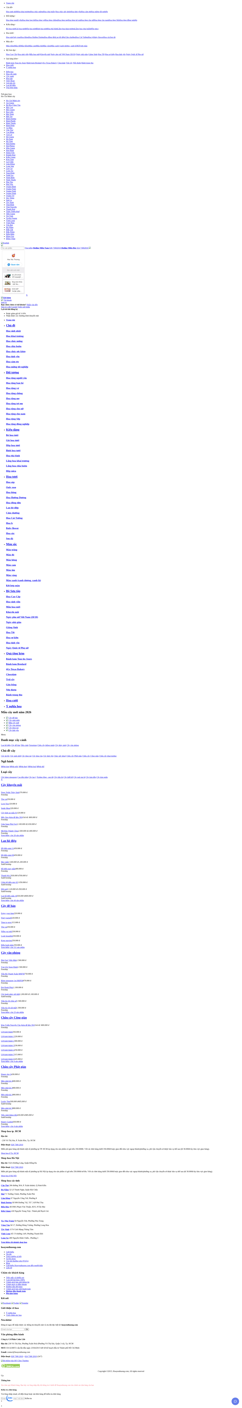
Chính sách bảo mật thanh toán (18, 1289)
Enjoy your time (7, 913)
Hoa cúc (106, 37)
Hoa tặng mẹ (63, 20)
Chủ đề (10, 325)
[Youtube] (24, 1303)
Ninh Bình (10, 178)
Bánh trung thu (87, 63)
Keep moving (6, 940)
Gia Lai (9, 135)
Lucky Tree (5, 1101)
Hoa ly (90, 37)
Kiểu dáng (12, 429)
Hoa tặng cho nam (101, 20)
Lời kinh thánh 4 (7, 1050)
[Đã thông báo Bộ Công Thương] (15, 1361)
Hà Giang (10, 137)
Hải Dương (10, 144)
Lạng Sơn (10, 166)
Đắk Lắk (9, 230)
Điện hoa (9, 72)
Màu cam (32, 46)
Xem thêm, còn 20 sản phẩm (12, 835)
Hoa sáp (9, 37)
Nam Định (10, 173)
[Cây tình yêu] (7, 730)
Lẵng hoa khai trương (66, 29)
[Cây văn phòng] (7, 725)
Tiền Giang (10, 214)
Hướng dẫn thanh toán (16, 1291)
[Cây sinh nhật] (7, 720)
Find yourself (6, 918)
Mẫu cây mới (14, 723)
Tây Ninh (10, 202)
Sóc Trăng (10, 198)
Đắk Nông (10, 232)
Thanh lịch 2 (6, 875)
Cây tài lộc (5, 756)
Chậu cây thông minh (45, 745)
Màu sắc (11, 544)
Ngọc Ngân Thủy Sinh (10, 792)
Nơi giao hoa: (6, 94)
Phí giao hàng (12, 1293)
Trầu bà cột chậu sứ (9, 1001)
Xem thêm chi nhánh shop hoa (14, 1242)
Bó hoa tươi (11, 29)
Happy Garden (7, 1122)
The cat (4, 799)
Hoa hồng (24, 37)
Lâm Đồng (10, 164)
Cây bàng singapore (9, 777)
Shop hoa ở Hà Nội (9, 1176)
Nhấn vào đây (32, 305)
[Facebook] (6, 1303)
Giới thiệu (10, 1252)
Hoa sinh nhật (11, 12)
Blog (8, 1263)
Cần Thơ (9, 130)
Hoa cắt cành (11, 74)
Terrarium (33, 745)
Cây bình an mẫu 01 (9, 813)
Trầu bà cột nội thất (8, 1008)
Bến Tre (9, 116)
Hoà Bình (10, 150)
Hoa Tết (101, 54)
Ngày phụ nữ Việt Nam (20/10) (63, 54)
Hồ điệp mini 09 (7, 855)
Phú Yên (9, 184)
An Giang (10, 103)
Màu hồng (24, 46)
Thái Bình (10, 205)
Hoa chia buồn (49, 12)
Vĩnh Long (10, 220)
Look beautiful (7, 936)
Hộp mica (94, 29)
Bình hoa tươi (41, 29)
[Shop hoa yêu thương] (2, 245)
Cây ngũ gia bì (79, 777)
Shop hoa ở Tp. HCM (10, 1153)
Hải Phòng (10, 146)
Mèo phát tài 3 (6, 1108)
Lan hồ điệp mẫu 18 (9, 896)
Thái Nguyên (11, 207)
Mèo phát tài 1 (6, 1095)
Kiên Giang (10, 157)
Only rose (16, 37)
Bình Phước (11, 121)
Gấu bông (11, 684)
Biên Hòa (5, 1207)
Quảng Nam (11, 189)
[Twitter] (15, 1303)
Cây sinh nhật (14, 720)
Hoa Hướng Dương (36, 37)
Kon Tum (10, 159)
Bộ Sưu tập (13, 591)
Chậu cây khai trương (107, 756)
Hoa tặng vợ (40, 20)
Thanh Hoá (10, 209)
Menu (3, 735)
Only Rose (10, 81)
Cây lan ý (32, 777)
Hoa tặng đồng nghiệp (128, 20)
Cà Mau (9, 128)
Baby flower (98, 37)
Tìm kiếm (29, 248)
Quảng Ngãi (11, 191)
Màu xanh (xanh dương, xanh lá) (64, 46)
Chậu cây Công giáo (90, 756)
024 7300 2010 (17, 1167)
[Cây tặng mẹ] (7, 728)
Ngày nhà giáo (82, 54)
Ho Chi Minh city (13, 101)
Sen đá (112, 37)
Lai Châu (9, 162)
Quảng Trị (10, 196)
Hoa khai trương (23, 12)
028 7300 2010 (17, 1145)
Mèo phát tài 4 (6, 1081)
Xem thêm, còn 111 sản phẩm (13, 947)
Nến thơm (77, 63)
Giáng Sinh (92, 54)
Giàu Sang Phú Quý (9, 824)
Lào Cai (9, 168)
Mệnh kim (5, 766)
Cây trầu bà (58, 777)
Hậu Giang (10, 148)
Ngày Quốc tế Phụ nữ (135, 54)
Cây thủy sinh (60, 745)
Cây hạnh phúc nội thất (10, 994)
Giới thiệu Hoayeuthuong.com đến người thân (24, 1265)
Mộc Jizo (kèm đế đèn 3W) (12, 817)
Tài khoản (8, 300)
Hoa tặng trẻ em (74, 20)
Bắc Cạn (9, 107)
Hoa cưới (9, 65)
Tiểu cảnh (24, 745)
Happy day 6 (6, 1074)
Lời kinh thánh (7, 1032)
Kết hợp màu (82, 46)
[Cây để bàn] (7, 718)
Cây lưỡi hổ (68, 777)
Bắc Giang (10, 110)
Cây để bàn (13, 718)
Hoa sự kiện (110, 54)
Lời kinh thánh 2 (7, 1041)
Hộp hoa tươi (31, 29)
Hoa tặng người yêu (14, 20)
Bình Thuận (11, 123)
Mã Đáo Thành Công (9, 831)
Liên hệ (9, 1268)
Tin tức (9, 1254)
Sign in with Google (9, 307)
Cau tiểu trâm (22, 777)
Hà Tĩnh (9, 141)
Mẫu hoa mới (34, 54)
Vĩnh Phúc (10, 223)
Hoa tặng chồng (51, 20)
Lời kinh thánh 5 (7, 1054)
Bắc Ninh (10, 114)
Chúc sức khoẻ (60, 756)
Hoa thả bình (52, 29)
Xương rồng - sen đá (45, 777)
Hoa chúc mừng (36, 12)
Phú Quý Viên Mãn (9, 960)
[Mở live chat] (235, 1401)
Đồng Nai (10, 236)
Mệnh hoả (32, 766)
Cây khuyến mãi (11, 784)
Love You (5, 804)
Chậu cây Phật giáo (74, 756)
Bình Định (10, 125)
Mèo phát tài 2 (6, 1088)
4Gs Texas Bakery (49, 63)
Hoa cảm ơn (86, 12)
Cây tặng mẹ (14, 728)
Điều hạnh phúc (7, 945)
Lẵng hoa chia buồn (83, 29)
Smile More (5, 808)
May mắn (5, 862)
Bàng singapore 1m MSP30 (12, 981)
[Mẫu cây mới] (7, 723)
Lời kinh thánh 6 (7, 1059)
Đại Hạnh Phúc (7, 987)
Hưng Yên (10, 153)
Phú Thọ (9, 182)
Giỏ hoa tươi (21, 29)
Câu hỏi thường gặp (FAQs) (17, 1261)
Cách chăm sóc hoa (14, 1315)
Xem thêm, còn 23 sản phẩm (12, 1012)
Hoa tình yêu (76, 12)
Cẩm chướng (70, 37)
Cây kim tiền (91, 777)
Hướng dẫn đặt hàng (14, 1287)
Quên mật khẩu (24, 307)
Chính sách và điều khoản (16, 1284)
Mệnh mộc (14, 766)
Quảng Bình (11, 187)
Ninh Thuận (11, 180)
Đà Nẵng (9, 227)
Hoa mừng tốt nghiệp (99, 12)
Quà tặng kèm (15, 653)
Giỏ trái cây (10, 83)
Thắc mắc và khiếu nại (15, 1278)
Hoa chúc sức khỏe (63, 12)
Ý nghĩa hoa (11, 67)
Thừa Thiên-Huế (13, 211)
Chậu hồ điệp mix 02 (9, 882)
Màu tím (39, 46)
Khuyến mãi (45, 54)
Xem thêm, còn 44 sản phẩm (12, 900)
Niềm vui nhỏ (6, 931)
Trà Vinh (9, 216)
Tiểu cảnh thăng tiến (9, 1115)
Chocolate (61, 63)
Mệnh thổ (40, 766)
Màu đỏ (17, 46)
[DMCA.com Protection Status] (10, 1367)
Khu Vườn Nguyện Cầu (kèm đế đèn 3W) (18, 1025)
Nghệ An (9, 175)
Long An (9, 171)
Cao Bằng (10, 132)
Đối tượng (12, 372)
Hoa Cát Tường (81, 37)
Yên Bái (9, 225)
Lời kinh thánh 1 (7, 1036)
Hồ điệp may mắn (8, 869)
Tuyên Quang (11, 218)
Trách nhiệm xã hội (13, 1256)
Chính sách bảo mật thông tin (17, 1282)
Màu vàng (47, 46)
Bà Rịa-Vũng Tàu (13, 105)
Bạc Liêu (9, 112)
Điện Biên (10, 234)
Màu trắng (10, 46)
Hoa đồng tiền (49, 37)
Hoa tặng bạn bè (28, 20)
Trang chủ (10, 3)
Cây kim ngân (102, 777)
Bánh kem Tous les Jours (16, 63)
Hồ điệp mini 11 (7, 848)
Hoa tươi (12, 476)
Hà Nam (9, 139)
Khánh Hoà (10, 155)
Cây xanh (10, 76)
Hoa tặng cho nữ (87, 20)
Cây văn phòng (15, 725)
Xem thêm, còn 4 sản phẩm (12, 1061)
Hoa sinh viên (23, 54)
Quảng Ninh (11, 193)
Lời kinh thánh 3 (7, 1045)
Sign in (4, 302)
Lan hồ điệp (60, 37)
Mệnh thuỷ (23, 766)
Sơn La (9, 200)
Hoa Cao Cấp (11, 54)
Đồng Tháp (10, 239)
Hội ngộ (4, 889)
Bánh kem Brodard (34, 63)
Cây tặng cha (37, 756)
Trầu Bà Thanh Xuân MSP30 (13, 974)
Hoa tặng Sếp (114, 20)
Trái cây (69, 63)
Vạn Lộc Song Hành (9, 967)
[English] (5, 243)
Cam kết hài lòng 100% (15, 1280)
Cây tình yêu (14, 730)
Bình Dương (11, 119)
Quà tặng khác (12, 87)
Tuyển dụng (11, 1259)
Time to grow (6, 922)
